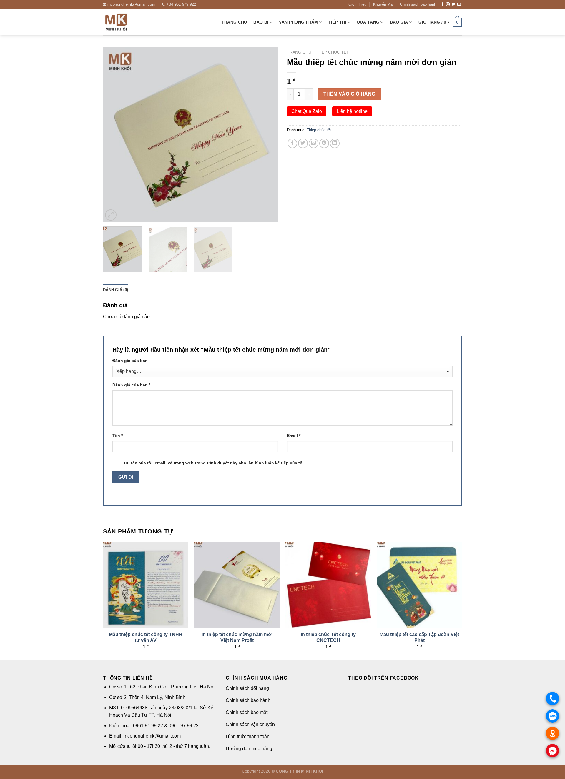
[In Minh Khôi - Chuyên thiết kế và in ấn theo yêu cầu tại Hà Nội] (132, 22)
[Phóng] (111, 215)
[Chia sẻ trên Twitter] (303, 143)
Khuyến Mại (383, 4)
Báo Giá (399, 22)
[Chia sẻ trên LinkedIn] (335, 143)
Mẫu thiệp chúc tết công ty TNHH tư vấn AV (145, 637)
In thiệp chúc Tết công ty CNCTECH (328, 637)
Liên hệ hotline (352, 111)
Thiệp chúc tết (332, 52)
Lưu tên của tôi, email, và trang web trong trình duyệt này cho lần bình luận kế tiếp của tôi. (213, 463)
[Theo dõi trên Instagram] (448, 4)
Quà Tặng (368, 22)
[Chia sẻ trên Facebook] (292, 143)
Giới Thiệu (357, 4)
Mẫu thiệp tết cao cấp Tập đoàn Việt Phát (419, 637)
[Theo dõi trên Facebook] (442, 4)
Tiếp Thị (337, 22)
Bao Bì (260, 22)
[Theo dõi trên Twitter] (453, 4)
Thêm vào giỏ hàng (349, 93)
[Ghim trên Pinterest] (324, 143)
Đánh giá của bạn (130, 360)
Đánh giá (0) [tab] (115, 290)
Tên (117, 435)
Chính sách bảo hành (418, 4)
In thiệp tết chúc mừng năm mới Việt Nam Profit (237, 637)
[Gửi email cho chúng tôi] (459, 4)
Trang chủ (234, 22)
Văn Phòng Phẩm (298, 22)
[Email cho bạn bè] (313, 143)
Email (293, 435)
